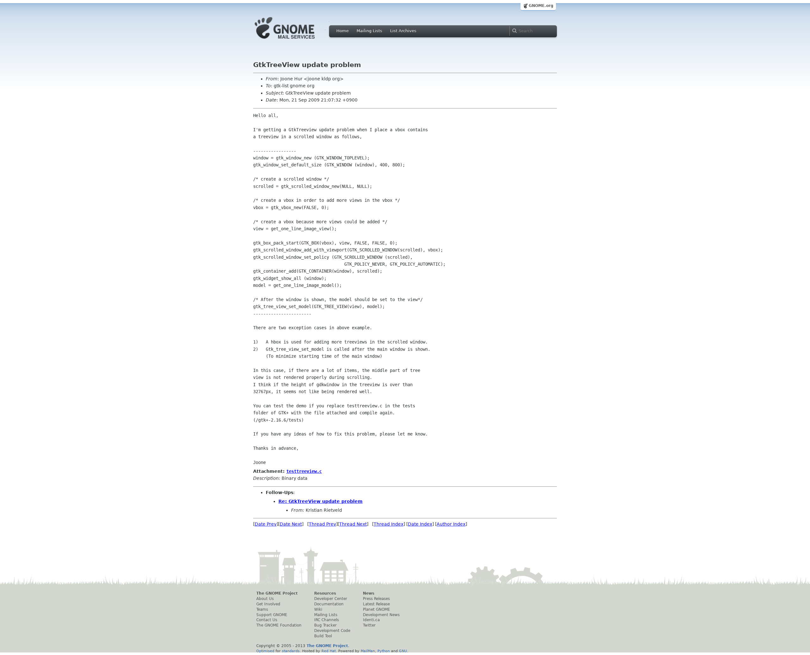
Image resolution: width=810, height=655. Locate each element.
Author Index (451, 524)
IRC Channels (326, 620)
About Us (265, 598)
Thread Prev (322, 524)
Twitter (369, 625)
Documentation (329, 604)
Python (383, 651)
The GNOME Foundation (279, 625)
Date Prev (266, 524)
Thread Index (388, 524)
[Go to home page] (294, 40)
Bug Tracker (325, 625)
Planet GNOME (376, 609)
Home (342, 30)
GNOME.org (541, 5)
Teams (262, 609)
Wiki (318, 609)
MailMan (368, 651)
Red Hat (328, 651)
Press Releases (376, 598)
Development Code (332, 630)
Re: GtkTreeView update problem (320, 501)
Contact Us (266, 620)
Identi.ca (371, 620)
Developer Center (330, 598)
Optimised (265, 651)
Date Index (420, 524)
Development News (381, 615)
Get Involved (268, 604)
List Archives (403, 30)
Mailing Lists (369, 30)
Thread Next (353, 524)
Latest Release (376, 604)
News (368, 593)
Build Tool (323, 636)
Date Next (291, 524)
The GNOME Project (277, 593)
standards (291, 651)
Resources (325, 593)
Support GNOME (271, 615)
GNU (403, 651)
